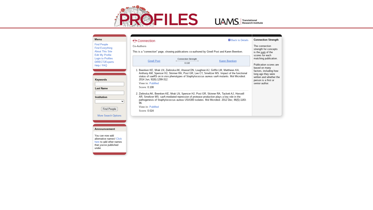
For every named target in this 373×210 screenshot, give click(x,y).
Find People (101, 44)
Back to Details (239, 40)
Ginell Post (154, 61)
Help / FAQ (101, 65)
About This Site (103, 51)
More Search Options (109, 115)
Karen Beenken (228, 61)
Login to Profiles (104, 58)
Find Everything (103, 47)
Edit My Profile (103, 54)
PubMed (154, 83)
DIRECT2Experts (104, 61)
